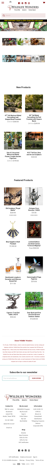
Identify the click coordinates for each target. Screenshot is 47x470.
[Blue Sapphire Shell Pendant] (13, 230)
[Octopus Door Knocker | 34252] (34, 196)
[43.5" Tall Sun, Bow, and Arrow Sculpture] (34, 141)
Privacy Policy (30, 460)
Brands (23, 433)
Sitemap (21, 460)
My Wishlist (23, 421)
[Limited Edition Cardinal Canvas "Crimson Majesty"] (34, 230)
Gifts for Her (23, 440)
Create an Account (26, 457)
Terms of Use (40, 460)
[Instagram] (26, 3)
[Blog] (29, 3)
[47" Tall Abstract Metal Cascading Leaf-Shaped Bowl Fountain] (13, 103)
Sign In (23, 414)
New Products (23, 435)
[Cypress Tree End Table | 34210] (13, 301)
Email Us (9, 427)
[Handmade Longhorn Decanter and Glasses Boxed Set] (13, 265)
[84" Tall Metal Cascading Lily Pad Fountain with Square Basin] (34, 103)
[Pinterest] (22, 3)
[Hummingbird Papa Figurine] (34, 265)
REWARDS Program (23, 409)
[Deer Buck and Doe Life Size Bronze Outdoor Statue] (34, 301)
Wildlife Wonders (12, 460)
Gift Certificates (23, 442)
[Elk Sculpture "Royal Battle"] (13, 196)
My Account (23, 411)
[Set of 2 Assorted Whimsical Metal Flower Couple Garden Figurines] (13, 141)
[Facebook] (19, 3)
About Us (38, 414)
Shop (23, 27)
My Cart (23, 419)
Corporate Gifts (38, 426)
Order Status (23, 416)
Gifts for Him (23, 437)
